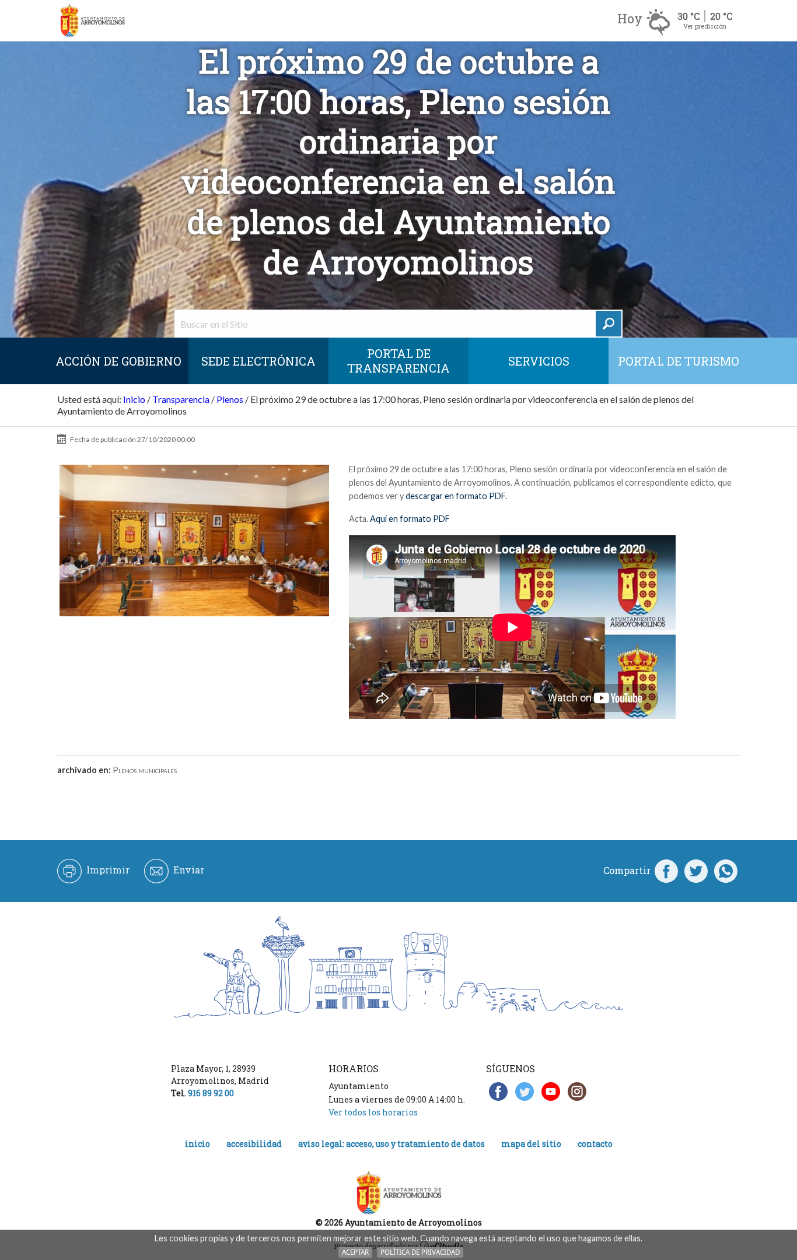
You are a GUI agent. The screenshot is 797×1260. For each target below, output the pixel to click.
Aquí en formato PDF (410, 519)
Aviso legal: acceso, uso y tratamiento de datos (391, 1143)
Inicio (134, 399)
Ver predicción (704, 26)
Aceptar (355, 1252)
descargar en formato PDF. (456, 496)
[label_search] (609, 324)
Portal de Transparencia (398, 360)
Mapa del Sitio (531, 1143)
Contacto (595, 1143)
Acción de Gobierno (118, 360)
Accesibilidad (254, 1143)
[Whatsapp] (725, 870)
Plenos (229, 399)
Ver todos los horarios (373, 1112)
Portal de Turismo (678, 360)
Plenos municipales (145, 770)
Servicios (538, 360)
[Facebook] (666, 870)
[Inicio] (92, 20)
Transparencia (180, 399)
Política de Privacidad (420, 1252)
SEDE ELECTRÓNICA (258, 360)
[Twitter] (696, 870)
